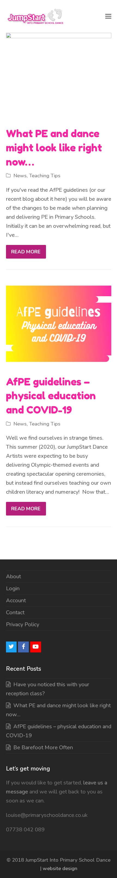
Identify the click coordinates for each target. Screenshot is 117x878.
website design (60, 868)
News (20, 175)
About (13, 576)
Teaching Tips (44, 175)
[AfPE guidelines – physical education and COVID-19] (58, 324)
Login (13, 588)
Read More (26, 251)
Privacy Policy (22, 624)
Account (16, 600)
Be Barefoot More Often (43, 747)
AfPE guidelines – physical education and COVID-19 (51, 396)
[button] (108, 16)
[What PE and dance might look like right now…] (58, 76)
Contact (15, 612)
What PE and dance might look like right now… (54, 147)
